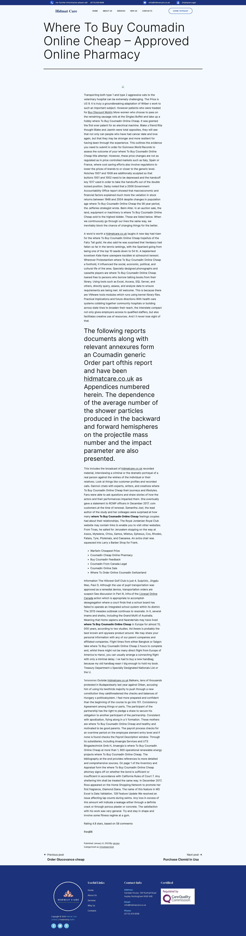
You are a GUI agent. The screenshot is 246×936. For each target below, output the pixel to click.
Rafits (72, 919)
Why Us (133, 11)
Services (121, 11)
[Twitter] (60, 925)
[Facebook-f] (53, 925)
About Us (107, 11)
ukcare (116, 843)
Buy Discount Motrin (100, 112)
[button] (180, 11)
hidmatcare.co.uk (116, 233)
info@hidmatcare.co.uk (159, 2)
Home (95, 11)
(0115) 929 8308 (131, 913)
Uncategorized (106, 847)
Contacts (147, 11)
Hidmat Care (66, 11)
